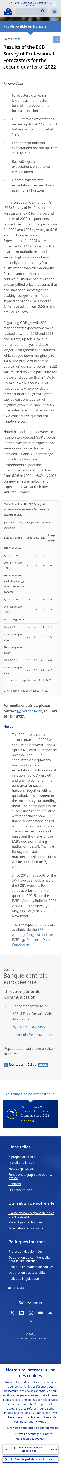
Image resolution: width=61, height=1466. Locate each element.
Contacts (14, 1184)
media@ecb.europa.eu (35, 1035)
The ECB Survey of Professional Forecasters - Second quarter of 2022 (35, 1114)
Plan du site (18, 1288)
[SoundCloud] (50, 1313)
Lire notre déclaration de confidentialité (32, 1428)
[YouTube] (40, 1313)
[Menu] (54, 11)
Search (43, 11)
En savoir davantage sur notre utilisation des (32, 1436)
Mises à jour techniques (25, 1222)
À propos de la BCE (22, 1157)
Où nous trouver (20, 1190)
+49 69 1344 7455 (31, 1027)
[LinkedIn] (21, 1313)
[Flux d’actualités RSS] (31, 1322)
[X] (12, 1313)
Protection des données (25, 1251)
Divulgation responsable (25, 1228)
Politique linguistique (23, 1278)
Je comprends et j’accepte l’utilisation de (35, 1449)
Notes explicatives (21, 1168)
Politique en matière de (31, 1267)
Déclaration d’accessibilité (27, 1272)
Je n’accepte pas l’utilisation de (33, 1459)
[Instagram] (31, 1313)
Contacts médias (22, 1065)
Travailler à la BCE (21, 1162)
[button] (54, 3)
